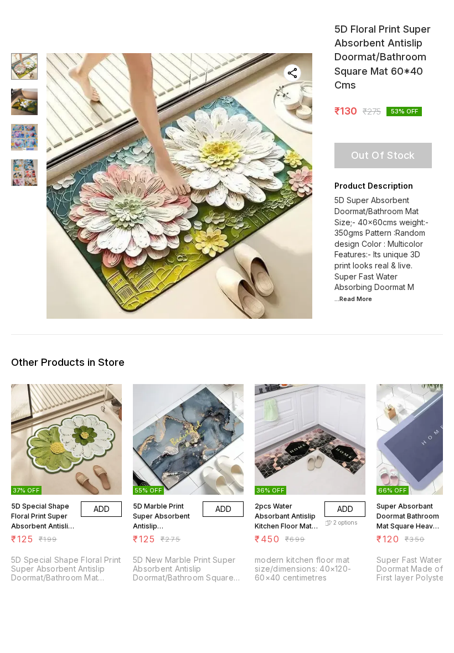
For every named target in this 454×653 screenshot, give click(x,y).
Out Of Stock (383, 155)
